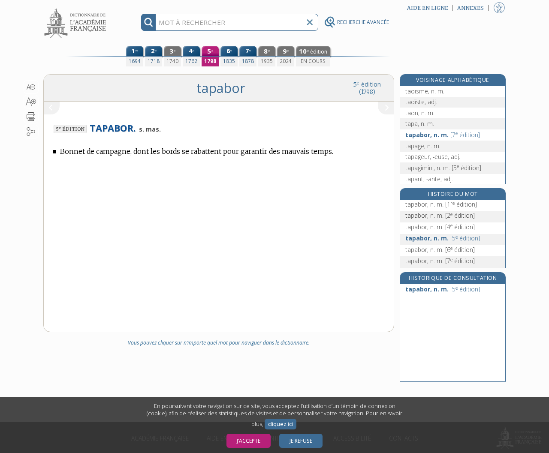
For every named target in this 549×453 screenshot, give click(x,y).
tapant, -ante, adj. (429, 179)
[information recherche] (148, 22)
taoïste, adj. (421, 102)
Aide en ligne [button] (427, 8)
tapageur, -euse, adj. (432, 157)
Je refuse (301, 440)
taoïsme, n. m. (424, 91)
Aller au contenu (76, 7)
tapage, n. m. (422, 146)
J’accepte (248, 440)
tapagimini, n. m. (443, 168)
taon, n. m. (419, 113)
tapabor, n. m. (442, 135)
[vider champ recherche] (309, 22)
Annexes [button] (470, 8)
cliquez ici (280, 424)
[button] (31, 87)
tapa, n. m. (419, 124)
